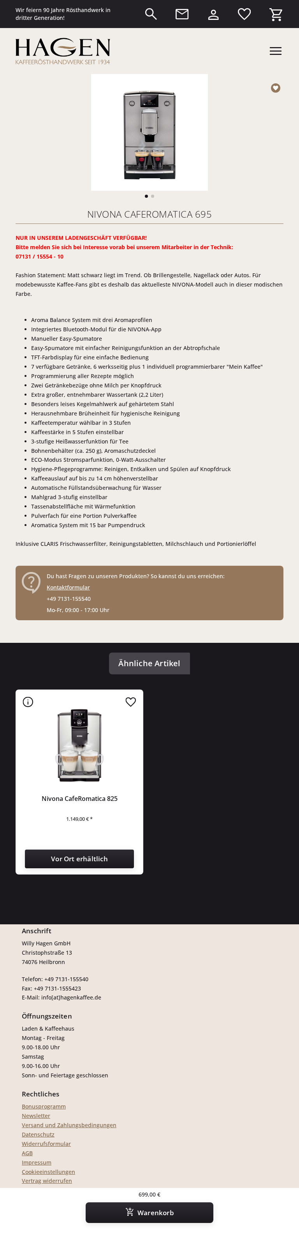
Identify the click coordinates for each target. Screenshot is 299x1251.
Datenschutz (38, 1134)
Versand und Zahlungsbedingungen (69, 1125)
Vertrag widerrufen (47, 1180)
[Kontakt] (182, 14)
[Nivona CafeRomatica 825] (79, 743)
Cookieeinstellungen (48, 1171)
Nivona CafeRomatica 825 (80, 798)
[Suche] (151, 14)
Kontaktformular (68, 587)
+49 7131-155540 (69, 598)
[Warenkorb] (275, 12)
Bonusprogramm (44, 1106)
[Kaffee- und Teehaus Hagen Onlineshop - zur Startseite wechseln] (63, 51)
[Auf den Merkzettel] (277, 88)
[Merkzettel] (244, 14)
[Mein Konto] (213, 12)
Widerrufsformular (46, 1143)
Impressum (36, 1162)
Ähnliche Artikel (149, 663)
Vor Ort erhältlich (79, 858)
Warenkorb (155, 1212)
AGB (27, 1153)
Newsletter (36, 1115)
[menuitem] (151, 14)
